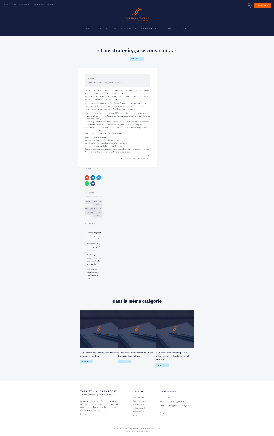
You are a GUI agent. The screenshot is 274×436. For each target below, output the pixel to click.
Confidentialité (130, 431)
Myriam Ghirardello (140, 405)
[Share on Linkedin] (92, 177)
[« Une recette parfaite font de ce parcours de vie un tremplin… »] (93, 235)
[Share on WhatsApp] (87, 183)
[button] (249, 5)
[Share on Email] (87, 177)
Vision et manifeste (140, 408)
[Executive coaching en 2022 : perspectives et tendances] (93, 246)
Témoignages (137, 59)
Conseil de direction (141, 401)
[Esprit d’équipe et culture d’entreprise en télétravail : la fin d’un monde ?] (93, 259)
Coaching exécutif (140, 397)
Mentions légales (142, 431)
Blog (135, 415)
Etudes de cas (138, 412)
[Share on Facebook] (92, 183)
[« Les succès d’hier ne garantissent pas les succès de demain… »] (137, 339)
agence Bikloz (156, 428)
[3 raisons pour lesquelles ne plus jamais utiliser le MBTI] (93, 274)
